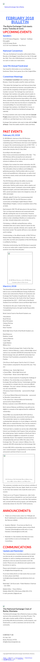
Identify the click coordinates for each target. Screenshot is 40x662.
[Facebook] (35, 655)
